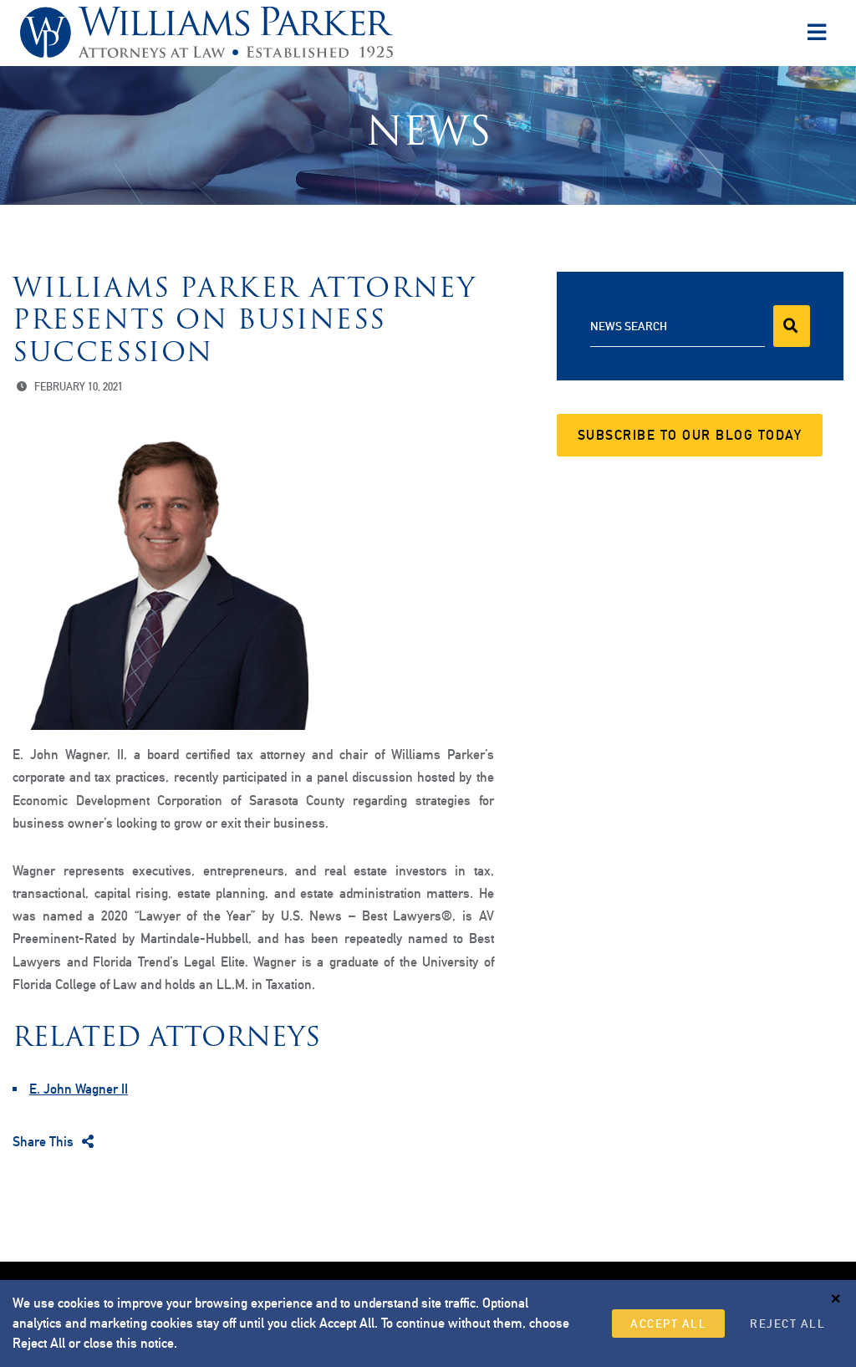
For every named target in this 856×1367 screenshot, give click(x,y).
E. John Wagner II (78, 1089)
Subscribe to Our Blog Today (690, 435)
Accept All (668, 1323)
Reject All (787, 1323)
